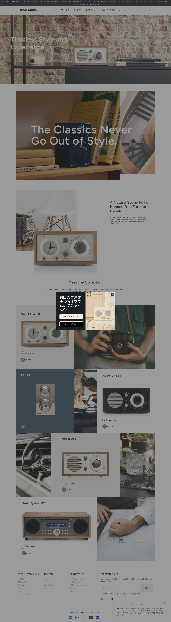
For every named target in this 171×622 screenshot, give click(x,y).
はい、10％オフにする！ (71, 317)
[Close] (112, 294)
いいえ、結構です (71, 324)
